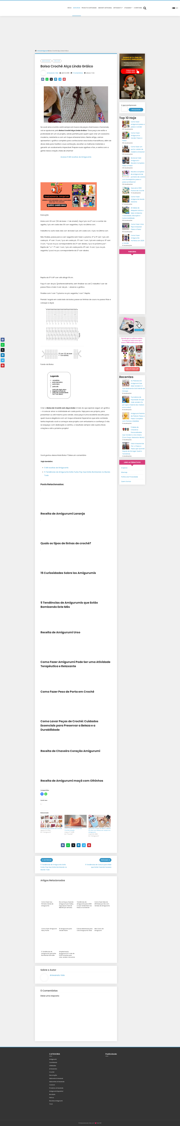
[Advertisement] (90, 30)
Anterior (47, 860)
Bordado (52, 1094)
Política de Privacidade (129, 477)
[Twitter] (51, 79)
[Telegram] (59, 79)
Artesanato (53, 1069)
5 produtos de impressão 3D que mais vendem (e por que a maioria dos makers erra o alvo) (133, 402)
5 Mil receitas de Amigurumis (56, 467)
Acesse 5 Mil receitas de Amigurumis (76, 157)
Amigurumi (44, 51)
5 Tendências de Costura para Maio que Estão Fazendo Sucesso (98, 866)
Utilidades (52, 1066)
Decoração (53, 1075)
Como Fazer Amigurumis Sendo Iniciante (137, 199)
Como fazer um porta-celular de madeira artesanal (137, 149)
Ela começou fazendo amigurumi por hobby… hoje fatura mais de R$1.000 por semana (66, 904)
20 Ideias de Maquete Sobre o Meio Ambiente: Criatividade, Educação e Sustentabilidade (132, 213)
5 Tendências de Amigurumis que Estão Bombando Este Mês (48, 953)
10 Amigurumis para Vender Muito (65, 930)
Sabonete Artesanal (56, 1078)
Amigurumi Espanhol (56, 1091)
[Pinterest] (64, 79)
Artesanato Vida (52, 73)
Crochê (57, 61)
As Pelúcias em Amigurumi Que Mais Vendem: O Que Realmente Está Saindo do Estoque (133, 386)
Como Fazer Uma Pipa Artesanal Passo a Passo (137, 226)
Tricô (51, 1104)
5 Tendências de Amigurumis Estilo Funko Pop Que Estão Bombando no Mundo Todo (53, 867)
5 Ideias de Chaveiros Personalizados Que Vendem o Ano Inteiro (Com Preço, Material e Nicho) (133, 432)
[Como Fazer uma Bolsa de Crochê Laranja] (75, 821)
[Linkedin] (55, 79)
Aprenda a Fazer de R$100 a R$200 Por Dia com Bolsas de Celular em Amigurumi (99, 830)
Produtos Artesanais (56, 1088)
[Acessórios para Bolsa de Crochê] (51, 821)
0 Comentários (78, 73)
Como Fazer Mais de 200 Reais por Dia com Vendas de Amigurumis (102, 904)
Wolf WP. (99, 1123)
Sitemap (124, 472)
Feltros (51, 1098)
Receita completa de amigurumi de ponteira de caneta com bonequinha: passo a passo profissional (133, 177)
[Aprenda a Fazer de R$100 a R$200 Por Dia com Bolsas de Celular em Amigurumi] (99, 821)
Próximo (104, 860)
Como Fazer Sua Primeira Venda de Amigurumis (47, 904)
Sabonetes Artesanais (56, 1082)
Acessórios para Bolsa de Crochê (51, 828)
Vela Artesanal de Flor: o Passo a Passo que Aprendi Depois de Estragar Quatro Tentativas (133, 448)
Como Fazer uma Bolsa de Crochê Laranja (73, 829)
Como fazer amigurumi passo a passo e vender (138, 124)
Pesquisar (136, 110)
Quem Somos (126, 481)
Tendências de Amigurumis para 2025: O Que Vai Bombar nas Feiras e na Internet (84, 904)
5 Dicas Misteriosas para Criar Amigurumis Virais (84, 930)
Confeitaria (53, 1062)
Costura (52, 1085)
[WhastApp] (47, 79)
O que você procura (128, 105)
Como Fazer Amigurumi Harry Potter (49, 930)
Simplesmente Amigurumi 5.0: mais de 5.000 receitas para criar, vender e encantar (67, 954)
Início (39, 51)
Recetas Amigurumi (56, 1101)
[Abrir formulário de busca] (144, 8)
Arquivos (124, 468)
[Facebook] (42, 79)
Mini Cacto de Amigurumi (99, 930)
